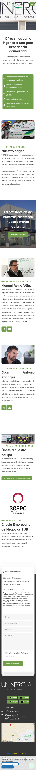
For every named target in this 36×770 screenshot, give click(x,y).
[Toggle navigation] (32, 4)
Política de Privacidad (24, 605)
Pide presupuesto (18, 235)
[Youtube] (9, 329)
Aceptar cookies (8, 767)
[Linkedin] (4, 329)
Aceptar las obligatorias (10, 764)
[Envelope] (9, 407)
